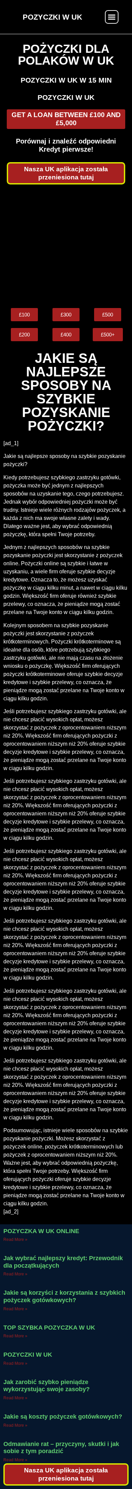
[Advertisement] (66, 246)
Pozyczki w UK (66, 97)
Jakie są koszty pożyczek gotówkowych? (62, 1416)
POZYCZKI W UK (27, 1354)
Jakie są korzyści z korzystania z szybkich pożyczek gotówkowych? (64, 1296)
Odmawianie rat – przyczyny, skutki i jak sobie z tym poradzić (61, 1448)
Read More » (15, 1239)
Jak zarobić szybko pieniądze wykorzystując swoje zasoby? (46, 1386)
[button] (111, 17)
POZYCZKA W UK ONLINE (41, 1231)
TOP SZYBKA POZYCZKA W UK (49, 1327)
